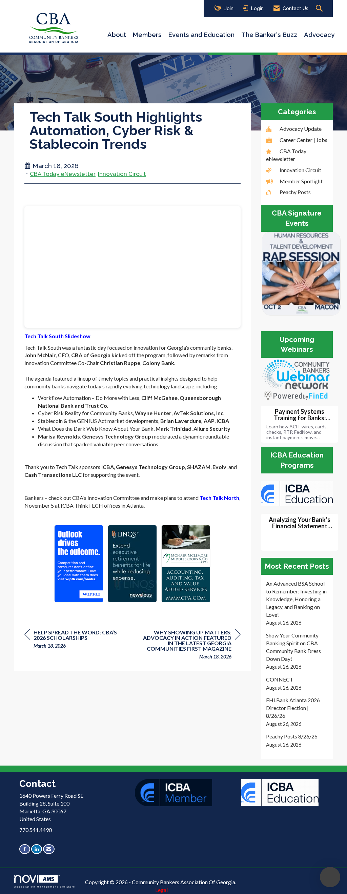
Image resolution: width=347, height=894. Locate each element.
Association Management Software (44, 886)
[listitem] (297, 603)
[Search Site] (320, 8)
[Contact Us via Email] (49, 849)
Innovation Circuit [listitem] (300, 170)
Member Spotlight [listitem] (301, 181)
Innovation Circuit (122, 173)
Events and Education (201, 34)
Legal (161, 890)
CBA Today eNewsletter (63, 173)
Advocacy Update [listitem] (301, 128)
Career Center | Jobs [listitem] (303, 140)
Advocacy (319, 34)
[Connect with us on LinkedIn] (36, 849)
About (116, 34)
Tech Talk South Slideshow (57, 336)
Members (147, 34)
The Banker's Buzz (269, 34)
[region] (190, 645)
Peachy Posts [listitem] (295, 192)
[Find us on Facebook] (24, 849)
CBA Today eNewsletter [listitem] (286, 155)
